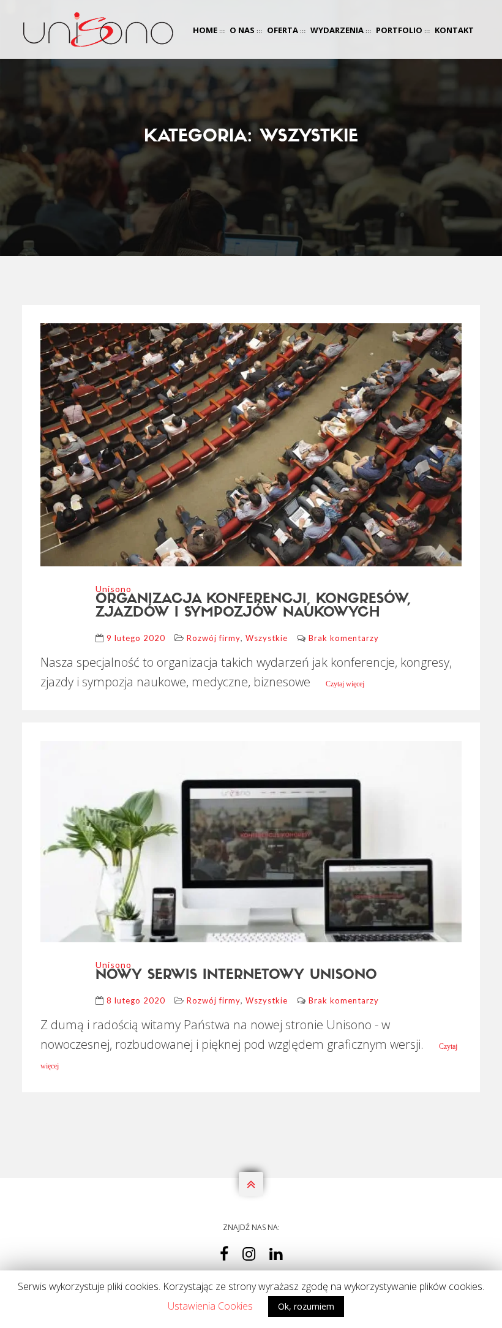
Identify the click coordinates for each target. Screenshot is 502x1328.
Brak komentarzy (344, 638)
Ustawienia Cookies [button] (210, 1306)
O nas (242, 30)
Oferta (282, 30)
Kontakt (454, 30)
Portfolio (399, 30)
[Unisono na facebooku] (224, 1256)
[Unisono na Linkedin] (275, 1256)
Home (205, 30)
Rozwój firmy (214, 638)
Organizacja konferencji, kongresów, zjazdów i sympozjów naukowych (253, 606)
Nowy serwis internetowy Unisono (236, 976)
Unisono (114, 588)
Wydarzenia (337, 30)
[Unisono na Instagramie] (248, 1256)
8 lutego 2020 (136, 1000)
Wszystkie (266, 638)
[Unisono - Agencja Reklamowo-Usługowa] (98, 31)
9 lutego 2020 (136, 638)
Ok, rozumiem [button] (306, 1306)
